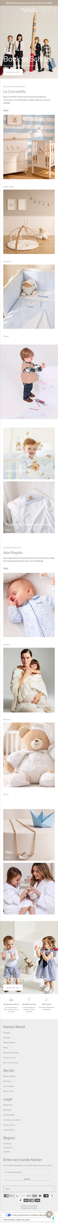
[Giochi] (29, 756)
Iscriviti (27, 1179)
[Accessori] (29, 224)
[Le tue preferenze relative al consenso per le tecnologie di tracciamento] (53, 1218)
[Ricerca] (44, 9)
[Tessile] (29, 299)
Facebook (7, 1143)
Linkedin (6, 1151)
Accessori (7, 261)
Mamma (7, 719)
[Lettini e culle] (29, 149)
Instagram (7, 1147)
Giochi (6, 794)
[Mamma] (29, 682)
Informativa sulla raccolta (16, 1219)
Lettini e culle (8, 186)
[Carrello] (54, 9)
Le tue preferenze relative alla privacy (30, 1215)
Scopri (5, 110)
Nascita (6, 644)
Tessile (6, 336)
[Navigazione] (3, 9)
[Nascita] (29, 607)
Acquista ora (12, 72)
